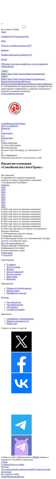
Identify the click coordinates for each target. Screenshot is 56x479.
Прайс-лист (12, 323)
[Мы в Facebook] (21, 372)
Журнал (48, 84)
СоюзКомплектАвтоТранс (13, 123)
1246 (19, 457)
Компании (24, 84)
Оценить (5, 185)
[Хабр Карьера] (11, 27)
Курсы (21, 476)
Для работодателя (15, 305)
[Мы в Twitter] (21, 351)
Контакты (11, 279)
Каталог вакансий (15, 272)
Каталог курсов (14, 274)
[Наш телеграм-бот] (21, 455)
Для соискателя (14, 302)
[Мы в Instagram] (21, 413)
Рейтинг (32, 84)
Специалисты (16, 81)
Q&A (8, 476)
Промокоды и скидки (16, 293)
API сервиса (12, 307)
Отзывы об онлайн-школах (19, 288)
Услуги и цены (13, 267)
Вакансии (5, 81)
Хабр (3, 476)
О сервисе (11, 264)
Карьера (14, 476)
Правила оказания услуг (18, 321)
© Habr (4, 462)
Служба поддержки (16, 309)
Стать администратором (12, 93)
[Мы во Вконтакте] (21, 392)
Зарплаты (40, 84)
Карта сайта (12, 276)
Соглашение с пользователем (20, 319)
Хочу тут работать (9, 126)
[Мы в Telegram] (21, 434)
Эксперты (14, 84)
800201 (35, 457)
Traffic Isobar (7, 253)
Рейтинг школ (13, 291)
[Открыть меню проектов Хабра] (2, 23)
